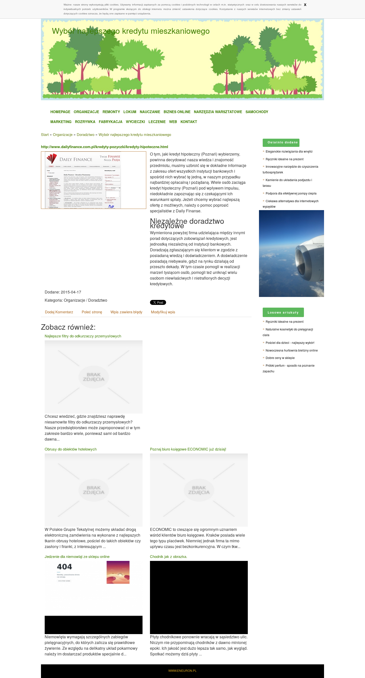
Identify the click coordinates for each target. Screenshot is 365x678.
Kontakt (189, 121)
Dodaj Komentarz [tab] (59, 311)
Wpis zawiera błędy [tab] (126, 311)
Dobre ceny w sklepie (280, 357)
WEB (173, 121)
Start (45, 134)
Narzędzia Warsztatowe (218, 111)
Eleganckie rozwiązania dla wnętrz (289, 151)
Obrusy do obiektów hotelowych (71, 449)
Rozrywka (85, 121)
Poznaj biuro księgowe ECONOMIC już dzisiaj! (188, 449)
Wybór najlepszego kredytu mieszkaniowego (135, 134)
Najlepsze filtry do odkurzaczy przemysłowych (83, 335)
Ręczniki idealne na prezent (284, 159)
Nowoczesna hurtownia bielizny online (292, 350)
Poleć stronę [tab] (92, 311)
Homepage (60, 111)
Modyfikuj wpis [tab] (163, 311)
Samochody (257, 111)
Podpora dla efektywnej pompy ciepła (291, 193)
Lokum (129, 111)
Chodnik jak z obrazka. (168, 556)
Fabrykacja (110, 121)
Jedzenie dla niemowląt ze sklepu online (77, 556)
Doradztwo (85, 134)
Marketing (61, 121)
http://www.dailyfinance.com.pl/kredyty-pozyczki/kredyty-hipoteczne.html (104, 146)
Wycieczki (135, 121)
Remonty (111, 111)
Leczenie (157, 121)
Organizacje (86, 111)
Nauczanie (150, 111)
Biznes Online (177, 111)
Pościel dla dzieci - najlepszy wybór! (290, 342)
